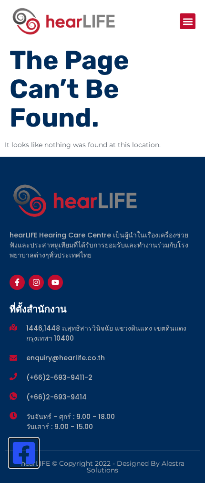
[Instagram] (36, 282)
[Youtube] (55, 282)
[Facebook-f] (17, 282)
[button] (187, 21)
